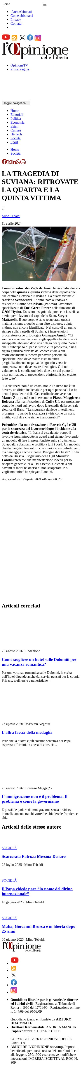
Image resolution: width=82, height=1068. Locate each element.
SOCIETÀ (9, 848)
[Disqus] (41, 543)
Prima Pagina (19, 69)
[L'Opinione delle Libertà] (36, 58)
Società (15, 138)
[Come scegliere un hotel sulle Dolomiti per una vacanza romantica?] (28, 647)
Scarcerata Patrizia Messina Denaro (34, 856)
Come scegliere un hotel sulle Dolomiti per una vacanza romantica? (39, 662)
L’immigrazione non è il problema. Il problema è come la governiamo (34, 799)
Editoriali (16, 114)
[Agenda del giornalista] (21, 99)
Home (14, 111)
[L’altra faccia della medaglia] (28, 720)
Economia (17, 122)
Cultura (15, 130)
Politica (15, 118)
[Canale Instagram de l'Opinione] (38, 40)
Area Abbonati (21, 12)
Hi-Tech (16, 134)
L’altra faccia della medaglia (27, 732)
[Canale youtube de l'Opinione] (6, 40)
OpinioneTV (19, 65)
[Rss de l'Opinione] (14, 40)
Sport (14, 142)
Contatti (15, 23)
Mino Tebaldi (11, 216)
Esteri (14, 126)
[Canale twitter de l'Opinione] (22, 40)
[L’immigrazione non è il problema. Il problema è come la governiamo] (28, 784)
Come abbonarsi (21, 15)
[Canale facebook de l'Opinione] (30, 40)
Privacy (15, 19)
